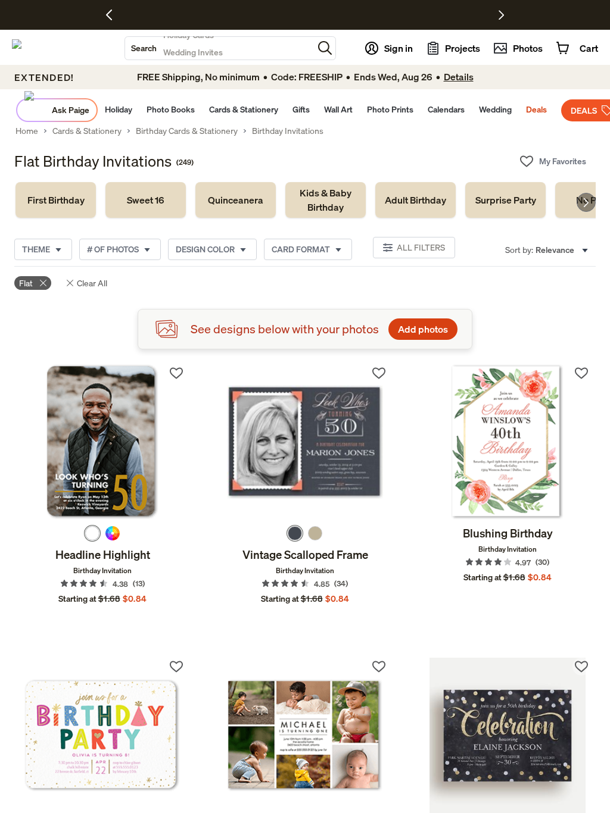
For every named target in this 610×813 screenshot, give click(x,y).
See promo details (409, 15)
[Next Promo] (501, 15)
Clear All (92, 283)
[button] (325, 47)
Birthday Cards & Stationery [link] (187, 131)
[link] (55, 200)
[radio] (92, 533)
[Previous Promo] (113, 15)
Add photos (423, 329)
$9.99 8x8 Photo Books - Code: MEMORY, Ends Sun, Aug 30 (272, 15)
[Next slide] (586, 202)
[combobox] (219, 48)
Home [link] (26, 131)
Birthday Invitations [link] (287, 131)
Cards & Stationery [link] (87, 131)
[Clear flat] (43, 283)
